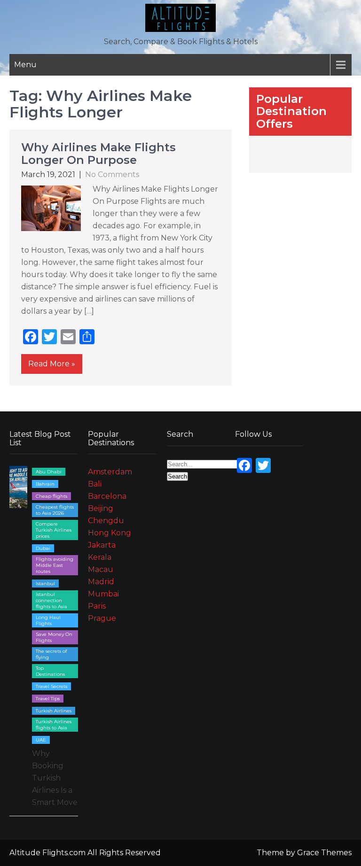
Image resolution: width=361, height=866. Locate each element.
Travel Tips (48, 699)
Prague (102, 618)
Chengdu (106, 520)
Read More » (51, 363)
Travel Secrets (51, 686)
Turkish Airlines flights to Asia (53, 725)
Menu (25, 64)
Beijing (100, 508)
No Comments (112, 174)
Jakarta (102, 545)
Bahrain (45, 484)
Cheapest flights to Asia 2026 (55, 510)
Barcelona (107, 496)
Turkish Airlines (53, 711)
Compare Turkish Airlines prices (53, 530)
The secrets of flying (51, 654)
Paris (97, 606)
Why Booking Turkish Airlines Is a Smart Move (55, 778)
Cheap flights (51, 496)
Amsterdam (110, 471)
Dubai (43, 548)
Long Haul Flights (48, 620)
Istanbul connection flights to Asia (51, 600)
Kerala (99, 557)
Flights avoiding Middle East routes (54, 565)
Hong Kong (109, 532)
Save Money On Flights (54, 637)
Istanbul (45, 583)
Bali (95, 483)
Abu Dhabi (49, 472)
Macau (100, 569)
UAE (41, 740)
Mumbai (103, 593)
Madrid (101, 581)
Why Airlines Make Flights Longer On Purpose (98, 153)
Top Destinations (50, 671)
